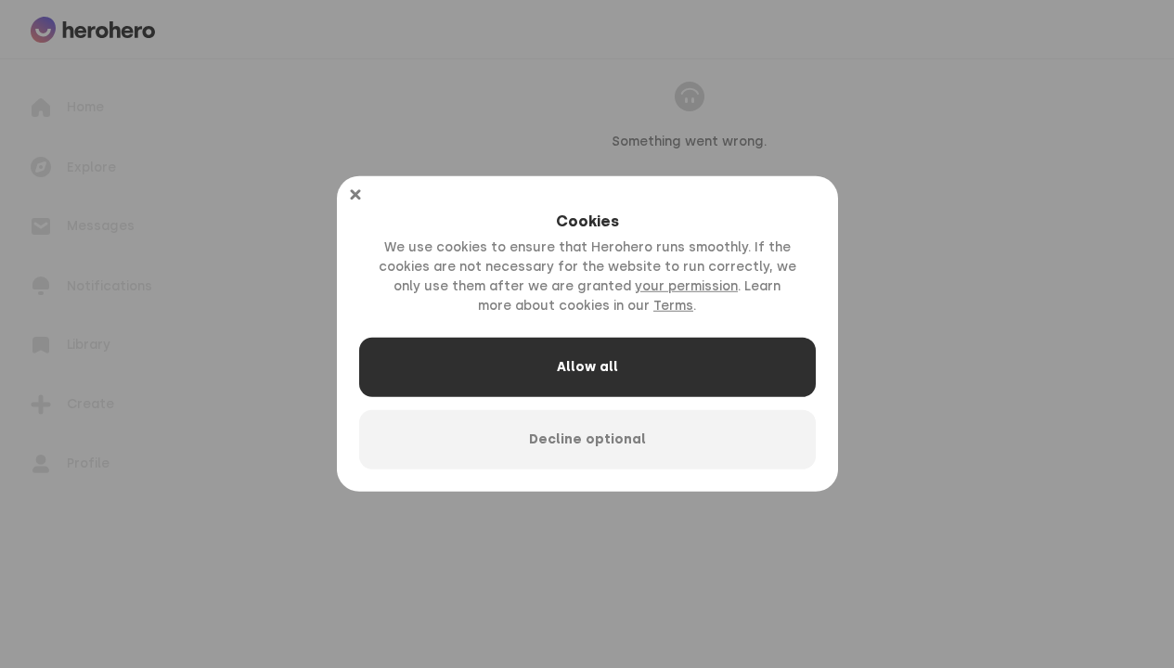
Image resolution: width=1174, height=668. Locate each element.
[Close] (355, 194)
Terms (673, 306)
